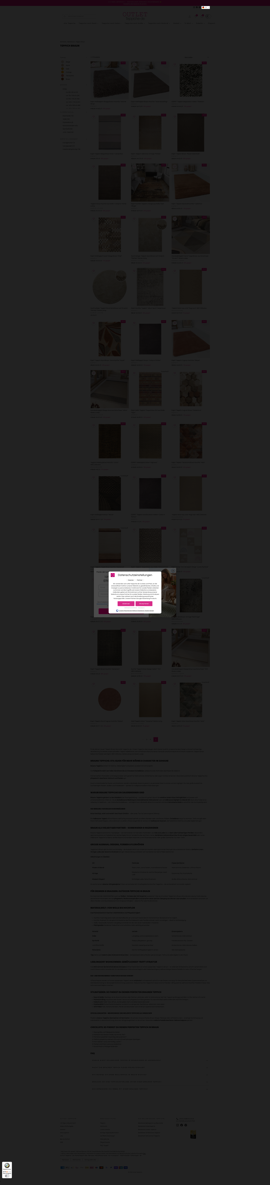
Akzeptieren (144, 604)
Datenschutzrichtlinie (130, 608)
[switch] (7, 1176)
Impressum (141, 608)
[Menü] (10, 1163)
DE (206, 7)
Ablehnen (126, 604)
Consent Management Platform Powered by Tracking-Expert (136, 610)
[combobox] (205, 7)
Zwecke (131, 580)
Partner (139, 580)
